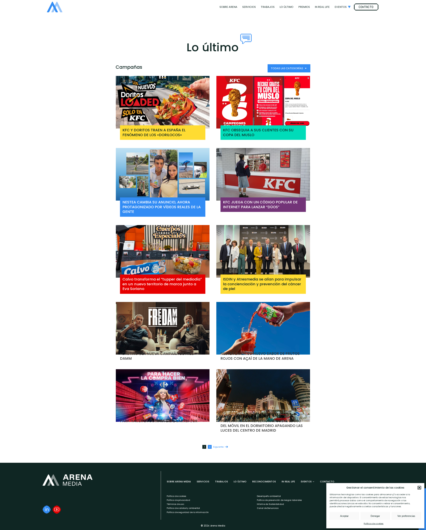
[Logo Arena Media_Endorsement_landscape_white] (68, 476)
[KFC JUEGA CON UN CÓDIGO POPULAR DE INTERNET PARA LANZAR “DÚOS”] (263, 174)
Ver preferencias (406, 516)
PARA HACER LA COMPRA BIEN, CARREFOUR (159, 420)
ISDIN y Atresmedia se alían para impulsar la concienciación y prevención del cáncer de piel (262, 284)
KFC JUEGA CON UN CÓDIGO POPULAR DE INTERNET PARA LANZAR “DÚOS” (260, 205)
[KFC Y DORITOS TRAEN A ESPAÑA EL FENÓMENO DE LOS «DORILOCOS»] (163, 102)
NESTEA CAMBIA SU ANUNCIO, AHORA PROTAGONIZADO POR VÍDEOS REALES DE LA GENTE (161, 207)
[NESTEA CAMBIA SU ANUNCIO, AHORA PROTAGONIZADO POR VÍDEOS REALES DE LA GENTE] (163, 174)
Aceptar (344, 516)
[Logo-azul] (54, 3)
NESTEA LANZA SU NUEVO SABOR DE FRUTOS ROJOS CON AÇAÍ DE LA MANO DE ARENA (260, 356)
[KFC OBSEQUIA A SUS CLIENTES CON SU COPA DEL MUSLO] (263, 102)
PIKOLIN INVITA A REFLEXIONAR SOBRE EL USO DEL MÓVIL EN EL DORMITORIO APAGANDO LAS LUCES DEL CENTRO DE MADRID (261, 425)
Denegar (375, 516)
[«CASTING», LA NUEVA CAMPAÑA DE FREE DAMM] (163, 328)
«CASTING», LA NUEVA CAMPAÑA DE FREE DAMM (157, 356)
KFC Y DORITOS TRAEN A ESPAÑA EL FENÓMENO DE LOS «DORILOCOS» (154, 132)
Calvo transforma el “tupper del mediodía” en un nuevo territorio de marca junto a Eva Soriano (162, 284)
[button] (419, 487)
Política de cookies (374, 523)
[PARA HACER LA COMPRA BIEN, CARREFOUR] (163, 395)
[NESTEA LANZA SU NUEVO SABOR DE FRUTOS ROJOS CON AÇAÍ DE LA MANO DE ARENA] (263, 328)
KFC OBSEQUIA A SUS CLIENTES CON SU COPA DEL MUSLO (258, 132)
